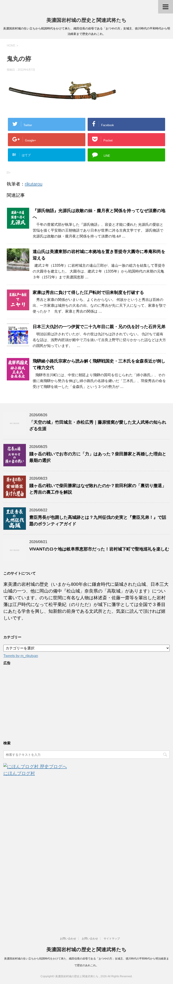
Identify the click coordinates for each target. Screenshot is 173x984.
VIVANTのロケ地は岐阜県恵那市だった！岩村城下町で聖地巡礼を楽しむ (99, 549)
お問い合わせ (68, 938)
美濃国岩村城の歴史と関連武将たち (86, 20)
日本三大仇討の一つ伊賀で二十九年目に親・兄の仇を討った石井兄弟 (99, 326)
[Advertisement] (86, 702)
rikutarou (33, 183)
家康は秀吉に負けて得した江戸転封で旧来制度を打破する (88, 292)
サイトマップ (112, 938)
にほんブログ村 (19, 773)
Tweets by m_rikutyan (20, 656)
